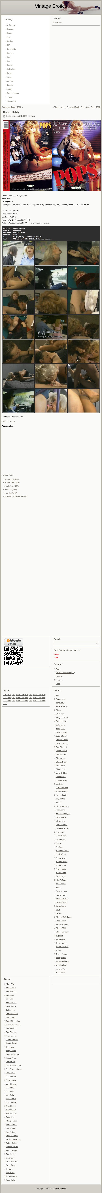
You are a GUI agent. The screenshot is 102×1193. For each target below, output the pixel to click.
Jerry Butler (10, 1073)
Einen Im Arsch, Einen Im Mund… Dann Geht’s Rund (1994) (77, 107)
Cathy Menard (61, 732)
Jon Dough (10, 1091)
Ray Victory (10, 1132)
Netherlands (11, 49)
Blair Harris (60, 714)
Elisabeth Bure (61, 762)
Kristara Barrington (63, 814)
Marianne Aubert (62, 851)
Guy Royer (10, 1047)
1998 (43, 701)
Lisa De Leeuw (61, 825)
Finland (9, 97)
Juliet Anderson (62, 788)
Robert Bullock (11, 1143)
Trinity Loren (61, 958)
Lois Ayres (60, 832)
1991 (13, 701)
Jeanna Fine (60, 777)
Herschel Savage (12, 1054)
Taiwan (9, 77)
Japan (9, 89)
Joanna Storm (61, 780)
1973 (22, 695)
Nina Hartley (60, 884)
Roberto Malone (12, 1147)
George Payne (11, 1043)
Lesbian (59, 680)
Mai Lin (59, 847)
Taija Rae (59, 936)
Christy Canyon (62, 743)
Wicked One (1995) (12, 479)
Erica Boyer (60, 766)
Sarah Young (61, 906)
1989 (5, 701)
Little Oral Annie (62, 828)
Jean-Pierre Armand (13, 1065)
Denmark (10, 53)
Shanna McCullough (63, 917)
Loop (58, 684)
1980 (9, 698)
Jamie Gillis (10, 1062)
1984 (26, 698)
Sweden (10, 41)
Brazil (9, 61)
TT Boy (9, 1169)
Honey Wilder (11, 1058)
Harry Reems (11, 1051)
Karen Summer (62, 791)
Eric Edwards (11, 1032)
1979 (5, 698)
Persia (58, 888)
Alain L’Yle (10, 984)
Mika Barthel (61, 865)
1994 (26, 701)
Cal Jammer (10, 1010)
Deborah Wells (61, 751)
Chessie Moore (62, 740)
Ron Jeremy (10, 1154)
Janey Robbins (61, 773)
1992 (18, 701)
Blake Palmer (11, 1003)
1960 (5, 695)
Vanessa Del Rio (62, 961)
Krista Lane (60, 810)
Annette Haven (61, 706)
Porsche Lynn (61, 891)
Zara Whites (60, 972)
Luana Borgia (61, 836)
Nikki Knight (60, 876)
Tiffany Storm (61, 943)
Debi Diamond (61, 747)
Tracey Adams (61, 954)
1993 (22, 701)
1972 (18, 695)
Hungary (10, 85)
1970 (9, 695)
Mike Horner (10, 1106)
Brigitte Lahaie (61, 721)
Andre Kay (10, 995)
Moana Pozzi (61, 873)
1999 (5, 704)
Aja (57, 695)
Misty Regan (61, 869)
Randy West (11, 1128)
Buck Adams (11, 1006)
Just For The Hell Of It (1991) (16, 496)
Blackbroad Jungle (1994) (11, 107)
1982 (18, 698)
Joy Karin (59, 784)
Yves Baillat (10, 1180)
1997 (39, 701)
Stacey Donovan (62, 932)
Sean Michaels (12, 1161)
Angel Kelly (60, 703)
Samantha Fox (61, 902)
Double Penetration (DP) (65, 673)
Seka (58, 910)
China (9, 73)
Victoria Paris (61, 969)
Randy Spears (11, 1125)
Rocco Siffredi (11, 1150)
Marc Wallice (11, 1102)
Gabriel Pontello (12, 1040)
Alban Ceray (11, 988)
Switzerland (11, 69)
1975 (30, 695)
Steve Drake (11, 1165)
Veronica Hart (61, 965)
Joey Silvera (11, 1080)
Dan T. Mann (11, 1017)
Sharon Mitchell (62, 925)
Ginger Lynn (60, 769)
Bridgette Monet (62, 718)
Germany (10, 29)
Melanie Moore (61, 862)
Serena (58, 913)
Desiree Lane (61, 754)
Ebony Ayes (60, 758)
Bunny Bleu (60, 729)
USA (8, 45)
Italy (8, 37)
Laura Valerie (61, 817)
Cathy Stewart (61, 736)
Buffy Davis (60, 725)
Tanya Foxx (60, 939)
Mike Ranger (11, 1110)
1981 (13, 698)
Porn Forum (57, 23)
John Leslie (10, 1088)
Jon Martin (10, 1095)
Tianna (58, 950)
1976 (35, 695)
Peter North (10, 1117)
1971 (13, 695)
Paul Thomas (11, 1114)
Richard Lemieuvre (13, 1139)
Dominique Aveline (13, 1025)
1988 (43, 698)
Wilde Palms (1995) (12, 483)
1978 (43, 695)
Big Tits (59, 676)
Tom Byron (10, 1173)
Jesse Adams (11, 1077)
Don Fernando (11, 1028)
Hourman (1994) (11, 490)
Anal (58, 669)
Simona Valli (61, 928)
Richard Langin (12, 1136)
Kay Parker (60, 799)
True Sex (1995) (11, 493)
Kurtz (33, 116)
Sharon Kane (61, 921)
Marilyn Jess (61, 854)
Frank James (11, 1036)
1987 (39, 698)
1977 (39, 695)
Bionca (58, 710)
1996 (35, 701)
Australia (10, 81)
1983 (22, 698)
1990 (9, 701)
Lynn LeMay (60, 839)
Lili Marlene (60, 821)
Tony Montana (11, 1176)
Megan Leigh (61, 858)
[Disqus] (51, 533)
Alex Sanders (11, 992)
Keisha (58, 803)
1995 (30, 701)
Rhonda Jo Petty (62, 899)
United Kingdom (13, 93)
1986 (35, 698)
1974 (26, 695)
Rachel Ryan (61, 895)
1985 (30, 698)
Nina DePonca (61, 880)
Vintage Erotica (51, 6)
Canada (9, 65)
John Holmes (11, 1084)
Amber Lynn (60, 699)
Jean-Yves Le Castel (14, 1069)
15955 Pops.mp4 (8, 421)
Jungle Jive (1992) (12, 486)
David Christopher (13, 1021)
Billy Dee (9, 999)
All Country (11, 25)
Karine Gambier (62, 795)
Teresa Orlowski (62, 947)
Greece (9, 33)
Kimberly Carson (62, 806)
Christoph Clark (12, 1014)
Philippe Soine (11, 1121)
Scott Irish (10, 1158)
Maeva (58, 843)
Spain (9, 57)
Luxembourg (11, 101)
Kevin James (11, 1099)
